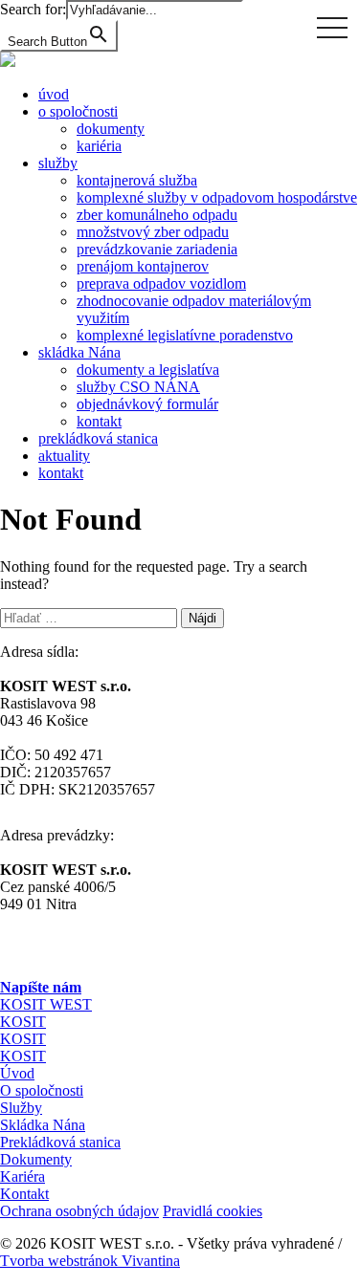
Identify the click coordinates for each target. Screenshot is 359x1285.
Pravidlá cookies (212, 1211)
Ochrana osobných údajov (79, 1211)
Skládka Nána (42, 1125)
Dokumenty (36, 1159)
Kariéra (22, 1176)
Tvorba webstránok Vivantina (90, 1260)
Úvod (17, 1073)
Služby (21, 1108)
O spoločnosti (41, 1090)
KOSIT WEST (46, 1004)
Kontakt (24, 1194)
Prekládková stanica (60, 1142)
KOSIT (23, 1021)
